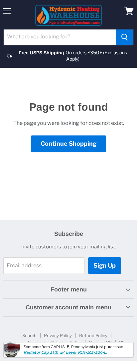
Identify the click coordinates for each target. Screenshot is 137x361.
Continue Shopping (68, 143)
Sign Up (104, 265)
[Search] (124, 37)
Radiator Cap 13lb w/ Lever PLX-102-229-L (65, 352)
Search (29, 335)
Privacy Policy (58, 335)
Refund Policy (93, 335)
